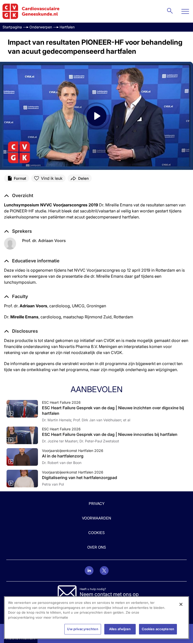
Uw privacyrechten (82, 629)
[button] (32, 261)
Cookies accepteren (158, 629)
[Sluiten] (180, 604)
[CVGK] (31, 11)
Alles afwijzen (120, 629)
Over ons (96, 547)
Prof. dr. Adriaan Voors (44, 240)
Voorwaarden (96, 518)
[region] (96, 617)
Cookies (96, 532)
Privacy (97, 503)
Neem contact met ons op (109, 594)
